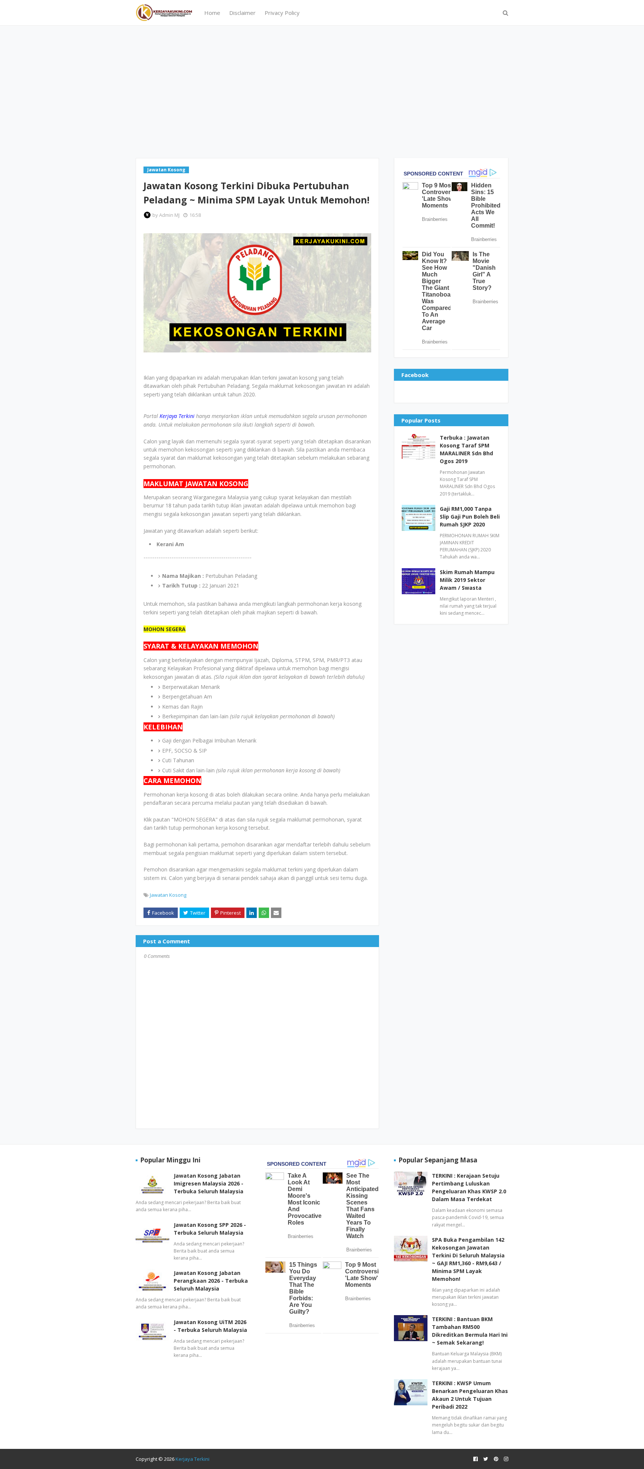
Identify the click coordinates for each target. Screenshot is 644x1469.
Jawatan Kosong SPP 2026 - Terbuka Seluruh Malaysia (210, 1228)
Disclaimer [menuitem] (242, 12)
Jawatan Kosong (168, 895)
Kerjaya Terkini (192, 1459)
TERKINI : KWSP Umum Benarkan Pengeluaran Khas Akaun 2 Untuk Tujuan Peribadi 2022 (470, 1395)
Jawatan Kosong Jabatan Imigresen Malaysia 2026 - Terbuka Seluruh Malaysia (208, 1183)
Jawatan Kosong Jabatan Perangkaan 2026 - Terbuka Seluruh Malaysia (211, 1280)
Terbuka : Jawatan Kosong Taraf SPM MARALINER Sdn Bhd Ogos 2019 (466, 449)
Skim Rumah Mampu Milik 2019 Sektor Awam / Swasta (467, 580)
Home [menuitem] (212, 12)
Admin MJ (169, 215)
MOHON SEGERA (164, 629)
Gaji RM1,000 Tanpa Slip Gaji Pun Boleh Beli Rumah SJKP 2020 (470, 516)
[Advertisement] (322, 91)
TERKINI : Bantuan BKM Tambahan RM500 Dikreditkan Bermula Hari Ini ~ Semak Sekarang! (470, 1331)
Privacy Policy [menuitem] (282, 12)
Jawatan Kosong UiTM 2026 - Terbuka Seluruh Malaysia (210, 1325)
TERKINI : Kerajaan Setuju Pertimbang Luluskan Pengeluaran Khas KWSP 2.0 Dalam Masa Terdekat (469, 1187)
